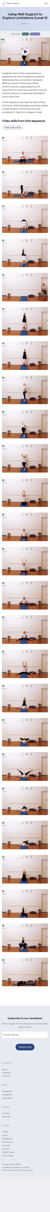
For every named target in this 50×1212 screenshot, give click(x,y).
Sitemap (6, 1117)
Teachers (6, 1073)
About (5, 1069)
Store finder (7, 1156)
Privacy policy (26, 1170)
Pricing (5, 1076)
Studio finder (8, 1152)
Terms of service (10, 1170)
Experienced (35, 34)
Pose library (7, 1142)
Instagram (7, 1091)
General (25, 34)
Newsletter (7, 1098)
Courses (6, 1145)
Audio (5, 1135)
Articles (5, 1149)
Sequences (7, 1139)
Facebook (7, 1095)
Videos (5, 1132)
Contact (6, 1113)
